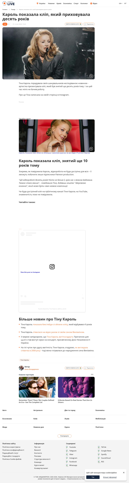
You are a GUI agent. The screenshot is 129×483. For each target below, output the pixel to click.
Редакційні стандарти (11, 456)
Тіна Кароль (24, 360)
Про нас (37, 447)
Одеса (67, 427)
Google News (106, 451)
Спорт (76, 3)
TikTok (103, 447)
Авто (4, 410)
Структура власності (42, 459)
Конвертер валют (41, 468)
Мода (4, 427)
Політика (99, 427)
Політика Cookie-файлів (11, 459)
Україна (42, 3)
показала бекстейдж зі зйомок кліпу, (50, 324)
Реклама (37, 456)
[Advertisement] (55, 108)
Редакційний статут (10, 453)
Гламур (13, 9)
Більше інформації (110, 477)
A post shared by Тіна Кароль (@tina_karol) (52, 309)
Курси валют (39, 465)
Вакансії (37, 450)
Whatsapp (73, 465)
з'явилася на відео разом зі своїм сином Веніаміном (58, 332)
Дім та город (69, 410)
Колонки (84, 3)
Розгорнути (64, 436)
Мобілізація (101, 419)
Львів (66, 419)
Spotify (104, 454)
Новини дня (38, 427)
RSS (102, 462)
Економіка (67, 3)
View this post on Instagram (30, 272)
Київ (35, 419)
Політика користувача (11, 447)
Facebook (73, 462)
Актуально (38, 410)
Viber (71, 454)
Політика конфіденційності (13, 450)
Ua (120, 3)
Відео (95, 3)
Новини (51, 3)
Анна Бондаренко (31, 369)
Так (93, 477)
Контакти (38, 453)
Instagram (73, 458)
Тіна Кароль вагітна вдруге (60, 336)
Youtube (72, 447)
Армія (59, 3)
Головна (4, 9)
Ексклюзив (7, 419)
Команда (37, 462)
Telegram (72, 451)
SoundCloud (106, 458)
